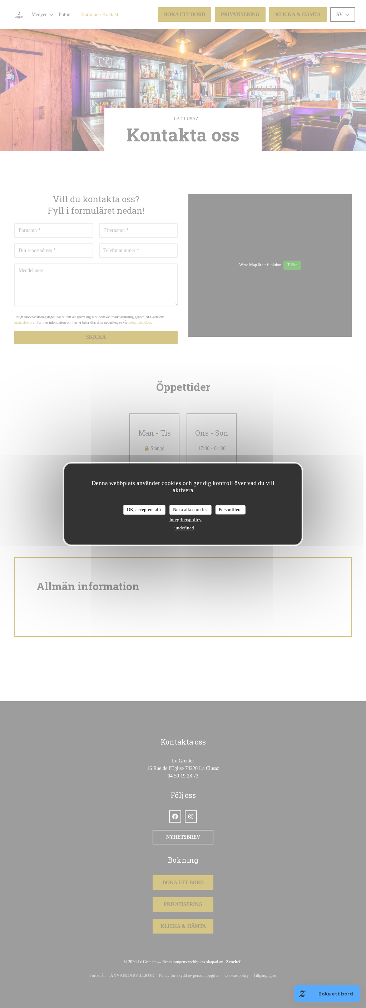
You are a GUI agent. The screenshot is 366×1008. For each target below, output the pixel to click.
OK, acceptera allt (144, 509)
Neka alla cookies (190, 509)
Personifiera (230, 509)
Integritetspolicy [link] (185, 519)
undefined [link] (184, 527)
